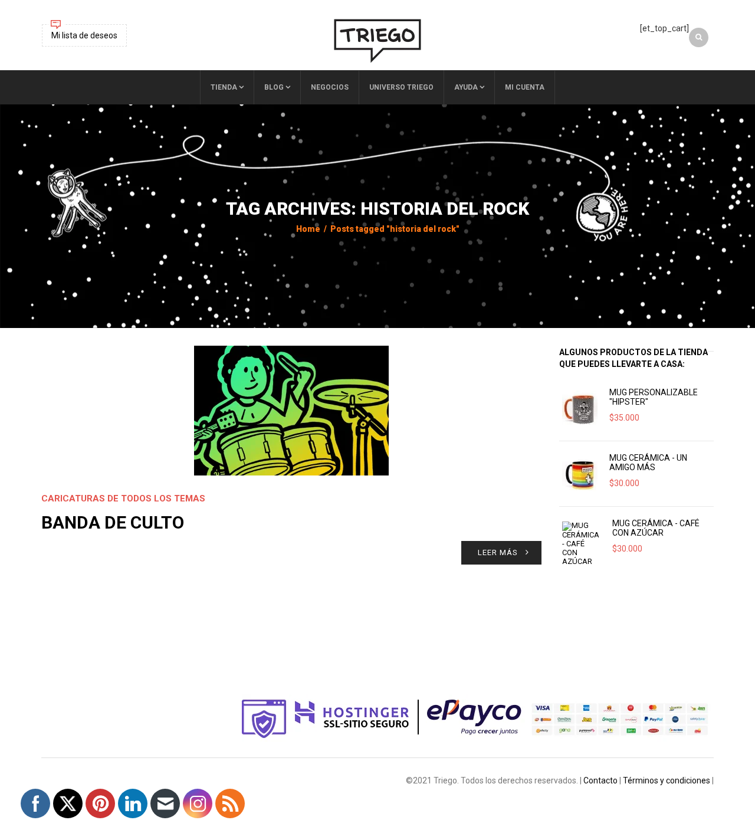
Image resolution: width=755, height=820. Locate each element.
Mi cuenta (524, 87)
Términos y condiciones (666, 780)
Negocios (330, 87)
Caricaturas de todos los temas (123, 498)
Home (308, 229)
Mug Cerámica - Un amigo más (648, 462)
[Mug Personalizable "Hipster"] (579, 408)
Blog (274, 87)
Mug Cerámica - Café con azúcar (656, 528)
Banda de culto (112, 522)
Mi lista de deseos (84, 35)
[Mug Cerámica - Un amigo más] (579, 473)
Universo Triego (401, 87)
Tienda (224, 87)
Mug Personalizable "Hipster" (653, 397)
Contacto (600, 780)
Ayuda (466, 87)
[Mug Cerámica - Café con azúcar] (581, 544)
